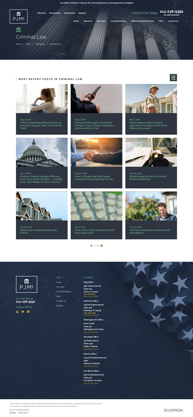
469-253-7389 (89, 313)
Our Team (60, 287)
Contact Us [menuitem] (173, 21)
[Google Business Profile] (17, 311)
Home (58, 282)
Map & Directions (91, 296)
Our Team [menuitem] (101, 21)
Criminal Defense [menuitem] (118, 21)
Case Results (69, 13)
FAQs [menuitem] (161, 21)
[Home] (19, 16)
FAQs (58, 296)
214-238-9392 (171, 11)
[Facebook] (28, 311)
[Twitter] (23, 311)
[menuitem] (13, 412)
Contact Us (61, 301)
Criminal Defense (63, 292)
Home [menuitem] (76, 21)
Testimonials (55, 13)
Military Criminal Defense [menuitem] (142, 21)
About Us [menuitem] (88, 21)
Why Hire (42, 13)
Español (82, 13)
